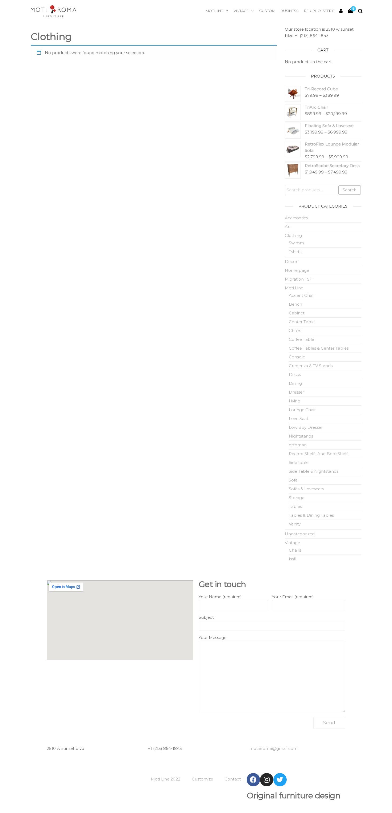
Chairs (295, 330)
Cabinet (297, 313)
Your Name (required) (220, 596)
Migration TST (298, 279)
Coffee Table (301, 339)
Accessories (296, 217)
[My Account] (341, 11)
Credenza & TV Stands (311, 365)
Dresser (296, 392)
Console (297, 356)
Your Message (212, 637)
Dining (295, 383)
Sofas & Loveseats (306, 488)
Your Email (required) (293, 596)
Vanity (295, 524)
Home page (297, 270)
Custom (267, 11)
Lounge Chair (302, 409)
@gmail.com (273, 748)
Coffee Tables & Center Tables (319, 348)
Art (288, 226)
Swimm (296, 242)
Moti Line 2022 (165, 779)
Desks (295, 374)
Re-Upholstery (319, 11)
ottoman (298, 444)
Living (294, 400)
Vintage (241, 11)
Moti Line (214, 11)
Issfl (292, 558)
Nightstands (301, 436)
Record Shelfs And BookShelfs (319, 453)
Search (350, 189)
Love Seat (298, 418)
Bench (295, 304)
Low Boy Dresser (306, 427)
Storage (296, 497)
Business (290, 11)
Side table (299, 462)
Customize (202, 779)
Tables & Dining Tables (311, 515)
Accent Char (301, 295)
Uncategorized (300, 533)
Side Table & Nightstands (313, 471)
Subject (206, 617)
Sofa (293, 480)
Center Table (302, 321)
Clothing (293, 235)
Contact (233, 779)
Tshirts (295, 251)
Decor (291, 261)
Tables (295, 506)
